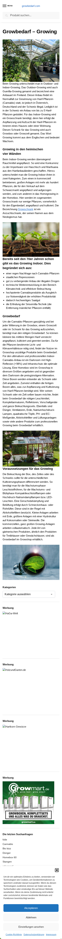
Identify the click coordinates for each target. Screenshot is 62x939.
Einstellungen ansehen (31, 926)
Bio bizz (7, 848)
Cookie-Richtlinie (14, 934)
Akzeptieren (31, 908)
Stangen (7, 861)
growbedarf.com (31, 5)
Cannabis (8, 844)
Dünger (7, 853)
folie (5, 839)
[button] (57, 870)
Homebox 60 (10, 857)
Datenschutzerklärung (34, 934)
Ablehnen (31, 917)
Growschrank (25, 209)
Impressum (51, 934)
